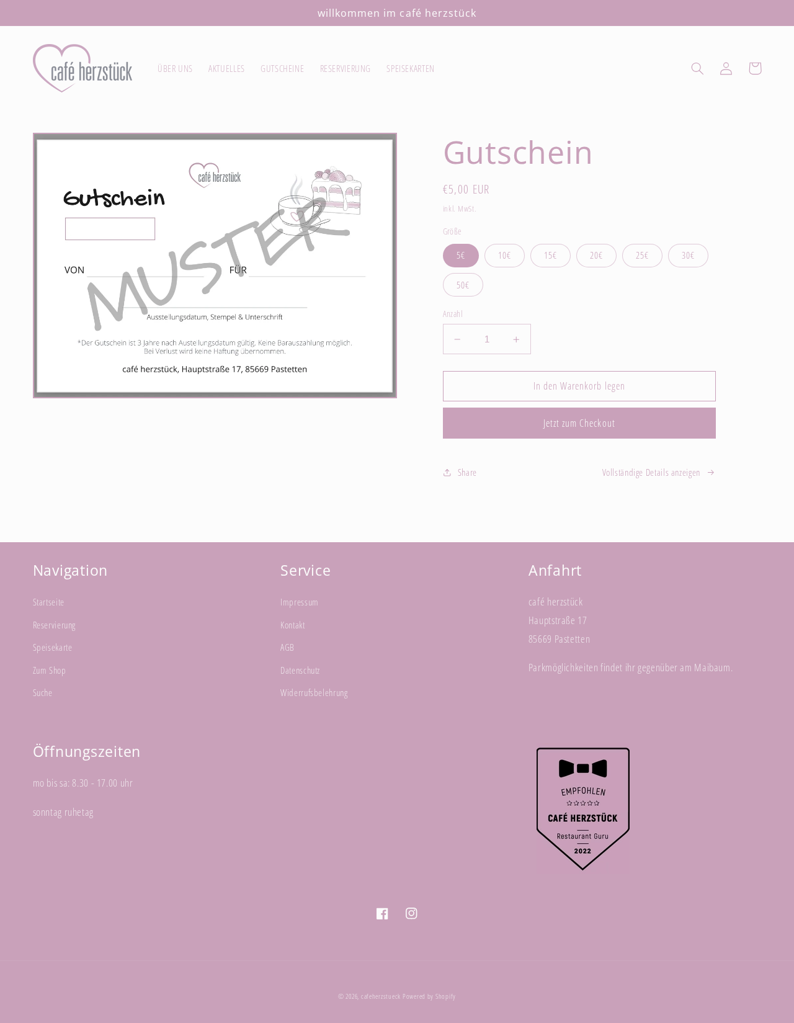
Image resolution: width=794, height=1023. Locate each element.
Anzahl (453, 313)
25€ (642, 255)
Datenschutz (300, 670)
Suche (43, 692)
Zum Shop (49, 670)
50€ (463, 285)
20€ (596, 255)
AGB (287, 647)
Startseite (49, 602)
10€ (504, 255)
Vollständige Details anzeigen (651, 472)
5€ (461, 255)
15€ (550, 255)
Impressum (299, 602)
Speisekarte (53, 647)
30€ (688, 255)
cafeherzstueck (381, 996)
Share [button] (467, 472)
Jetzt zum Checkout (579, 423)
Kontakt (292, 625)
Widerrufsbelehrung (313, 692)
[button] (698, 68)
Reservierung (54, 625)
